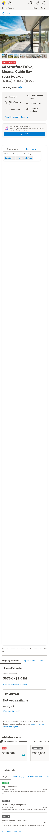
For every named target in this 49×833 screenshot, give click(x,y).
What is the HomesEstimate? (15, 684)
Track (25, 134)
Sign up (38, 4)
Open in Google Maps (24, 158)
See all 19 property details (15, 117)
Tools (43, 8)
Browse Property (8, 8)
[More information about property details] (20, 87)
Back (7, 13)
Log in (44, 4)
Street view (9, 158)
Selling (34, 8)
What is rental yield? (11, 711)
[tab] (12, 149)
